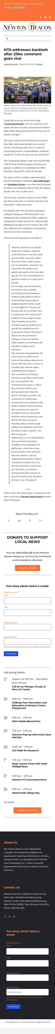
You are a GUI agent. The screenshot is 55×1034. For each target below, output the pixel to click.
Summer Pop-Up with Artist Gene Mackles (31, 736)
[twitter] (46, 17)
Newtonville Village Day (26, 793)
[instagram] (50, 17)
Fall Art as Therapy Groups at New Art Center (29, 688)
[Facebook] (8, 521)
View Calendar (9, 802)
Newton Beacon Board (32, 496)
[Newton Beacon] (27, 22)
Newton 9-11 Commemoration (29, 779)
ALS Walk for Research (25, 750)
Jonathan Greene (16, 184)
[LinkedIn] (19, 521)
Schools (39, 64)
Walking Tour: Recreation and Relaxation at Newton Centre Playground (29, 705)
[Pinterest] (30, 521)
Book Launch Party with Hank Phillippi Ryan (29, 765)
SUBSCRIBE (11, 654)
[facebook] (41, 17)
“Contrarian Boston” (14, 124)
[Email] (40, 521)
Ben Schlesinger (42, 181)
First (6, 595)
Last (6, 607)
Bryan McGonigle (11, 64)
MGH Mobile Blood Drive (26, 721)
